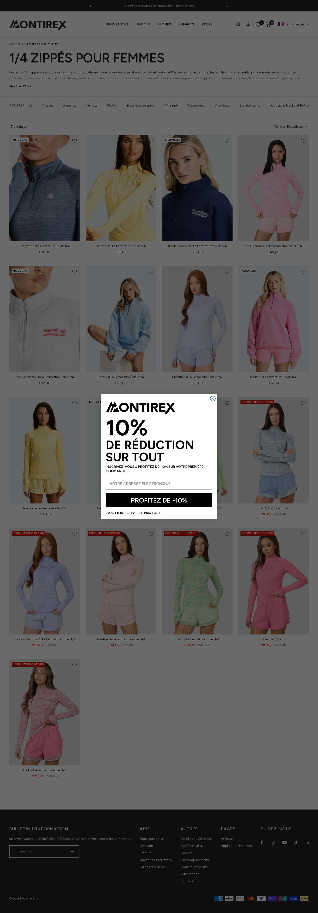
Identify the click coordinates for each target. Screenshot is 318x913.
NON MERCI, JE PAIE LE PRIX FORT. (134, 513)
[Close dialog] (212, 398)
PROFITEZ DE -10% (159, 500)
